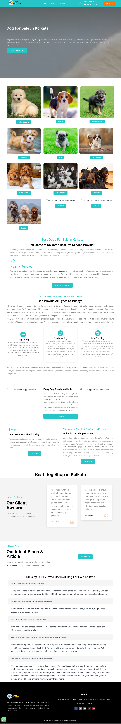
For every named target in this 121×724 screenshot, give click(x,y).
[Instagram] (89, 708)
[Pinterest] (93, 708)
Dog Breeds (61, 3)
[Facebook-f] (76, 708)
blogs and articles (14, 565)
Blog (52, 3)
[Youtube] (84, 708)
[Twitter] (80, 708)
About (46, 3)
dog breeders (59, 271)
